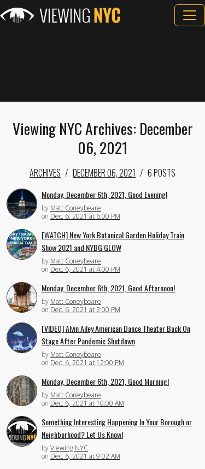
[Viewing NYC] (60, 15)
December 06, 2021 (104, 172)
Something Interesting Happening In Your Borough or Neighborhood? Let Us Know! (117, 428)
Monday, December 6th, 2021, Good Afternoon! (108, 288)
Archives (45, 172)
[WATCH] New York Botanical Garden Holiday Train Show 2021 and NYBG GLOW (113, 241)
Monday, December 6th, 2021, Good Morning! (105, 381)
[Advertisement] (102, 64)
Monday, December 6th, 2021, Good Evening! (104, 194)
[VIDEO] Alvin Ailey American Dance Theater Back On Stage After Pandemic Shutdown (116, 335)
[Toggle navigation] (189, 15)
